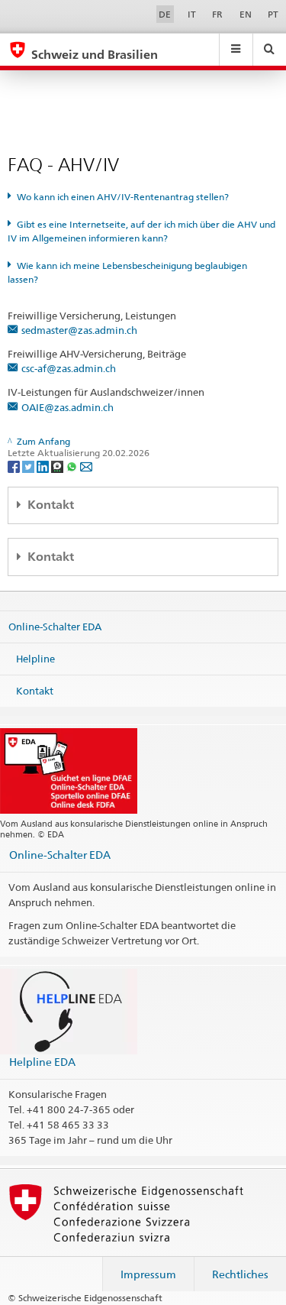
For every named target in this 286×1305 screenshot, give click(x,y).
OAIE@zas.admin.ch (67, 407)
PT (273, 14)
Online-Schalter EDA (54, 626)
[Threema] (58, 465)
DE (165, 14)
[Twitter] (29, 465)
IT (192, 14)
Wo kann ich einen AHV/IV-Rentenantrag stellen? (123, 196)
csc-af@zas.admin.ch (68, 368)
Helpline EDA (42, 1061)
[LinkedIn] (44, 465)
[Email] (86, 465)
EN (245, 14)
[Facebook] (15, 465)
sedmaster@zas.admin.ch (79, 330)
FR (217, 14)
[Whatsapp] (73, 465)
